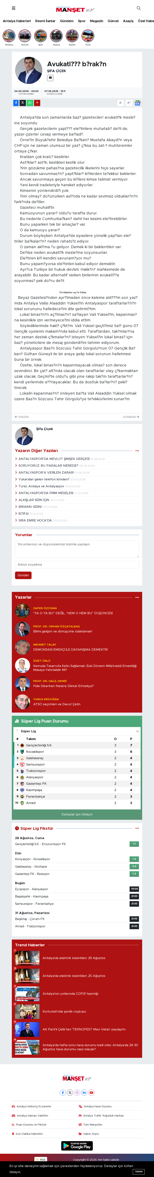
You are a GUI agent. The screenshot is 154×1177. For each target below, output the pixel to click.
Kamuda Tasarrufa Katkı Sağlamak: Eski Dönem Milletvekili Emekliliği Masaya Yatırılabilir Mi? (85, 667)
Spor (82, 21)
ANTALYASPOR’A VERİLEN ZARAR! (47, 472)
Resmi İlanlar (45, 21)
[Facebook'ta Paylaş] (16, 103)
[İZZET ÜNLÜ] (22, 665)
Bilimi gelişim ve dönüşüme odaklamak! (62, 631)
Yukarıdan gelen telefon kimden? (44, 479)
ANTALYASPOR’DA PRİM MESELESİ (46, 493)
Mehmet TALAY (44, 644)
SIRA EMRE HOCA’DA (36, 520)
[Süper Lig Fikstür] (137, 828)
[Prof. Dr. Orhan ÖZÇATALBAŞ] (22, 628)
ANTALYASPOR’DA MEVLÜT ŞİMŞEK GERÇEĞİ (55, 458)
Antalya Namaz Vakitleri (32, 1115)
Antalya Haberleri (17, 21)
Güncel (113, 21)
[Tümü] (137, 597)
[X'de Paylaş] (23, 103)
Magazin (96, 21)
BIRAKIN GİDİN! (31, 506)
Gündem (66, 21)
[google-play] (77, 1145)
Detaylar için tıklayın (77, 814)
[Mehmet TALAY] (22, 647)
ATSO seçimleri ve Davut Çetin (56, 704)
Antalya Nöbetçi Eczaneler (34, 1106)
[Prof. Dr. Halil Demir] (22, 683)
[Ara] (138, 8)
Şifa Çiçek (56, 71)
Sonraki (130, 417)
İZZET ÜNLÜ (41, 660)
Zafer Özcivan (45, 608)
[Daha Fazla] (37, 103)
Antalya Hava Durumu (98, 1106)
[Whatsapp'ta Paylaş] (30, 103)
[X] (70, 1093)
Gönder (23, 575)
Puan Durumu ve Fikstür (31, 1124)
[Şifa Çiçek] (28, 70)
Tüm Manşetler (92, 1124)
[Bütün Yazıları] (137, 450)
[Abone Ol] (137, 102)
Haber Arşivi (91, 1134)
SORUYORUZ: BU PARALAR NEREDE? (49, 465)
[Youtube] (91, 1093)
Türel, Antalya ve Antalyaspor (42, 486)
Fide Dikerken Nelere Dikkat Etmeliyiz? (63, 686)
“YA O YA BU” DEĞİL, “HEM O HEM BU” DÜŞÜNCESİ (73, 613)
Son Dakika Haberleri (29, 1134)
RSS (42, 1159)
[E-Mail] (50, 78)
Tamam (139, 1172)
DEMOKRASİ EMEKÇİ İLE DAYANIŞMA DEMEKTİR (70, 649)
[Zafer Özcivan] (22, 610)
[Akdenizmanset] (75, 8)
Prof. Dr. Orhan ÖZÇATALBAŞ (56, 626)
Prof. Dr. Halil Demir (50, 681)
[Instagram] (77, 1093)
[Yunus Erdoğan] (22, 701)
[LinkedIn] (84, 1093)
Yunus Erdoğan (46, 699)
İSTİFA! (24, 513)
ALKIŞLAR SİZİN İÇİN (34, 500)
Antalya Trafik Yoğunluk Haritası (103, 1115)
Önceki (23, 417)
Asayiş (128, 21)
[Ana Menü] (13, 8)
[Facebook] (63, 1093)
